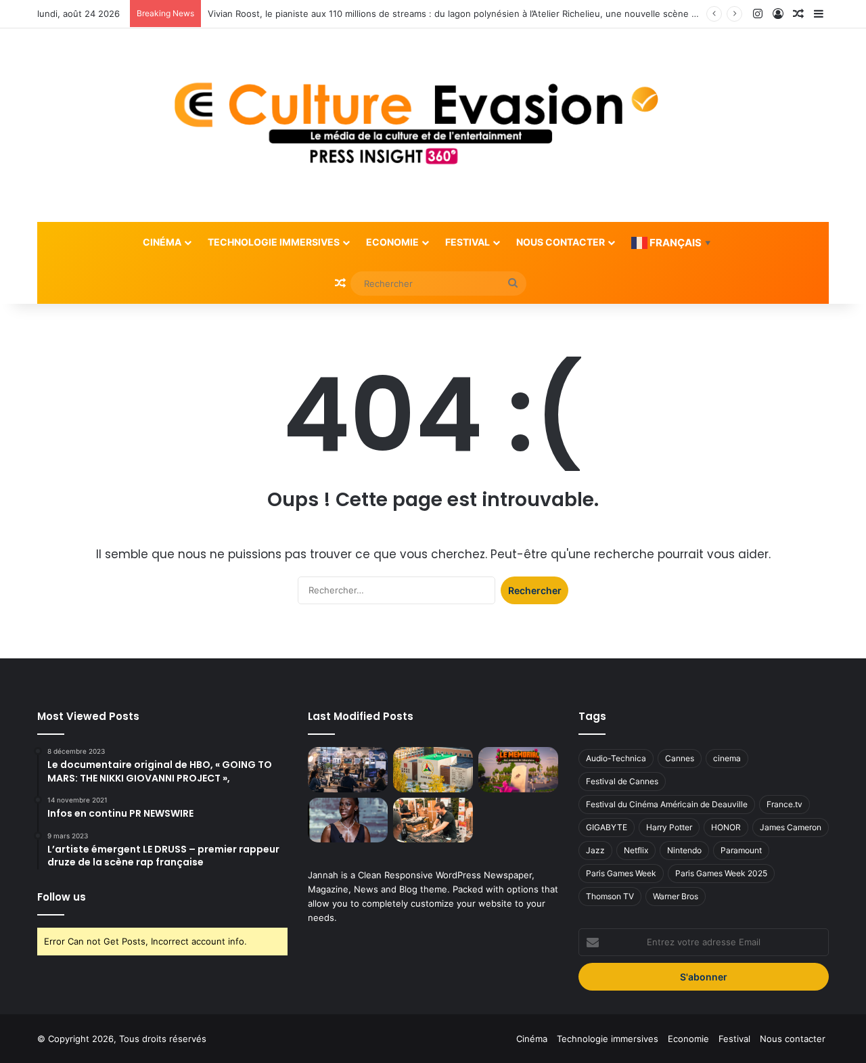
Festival (467, 242)
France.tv (784, 804)
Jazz (595, 850)
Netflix (636, 850)
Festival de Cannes (622, 781)
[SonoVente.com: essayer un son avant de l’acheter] (433, 820)
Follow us (61, 897)
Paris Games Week (621, 873)
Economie (392, 242)
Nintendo (684, 850)
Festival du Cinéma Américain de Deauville (667, 804)
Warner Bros (675, 896)
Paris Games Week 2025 (721, 873)
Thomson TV (610, 896)
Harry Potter (669, 827)
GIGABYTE (606, 827)
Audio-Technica (616, 758)
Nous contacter (560, 242)
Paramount (741, 850)
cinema (727, 758)
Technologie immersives (274, 242)
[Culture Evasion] (433, 125)
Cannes (679, 758)
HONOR (726, 827)
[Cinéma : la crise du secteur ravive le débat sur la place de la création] (348, 820)
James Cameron (790, 827)
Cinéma (162, 242)
